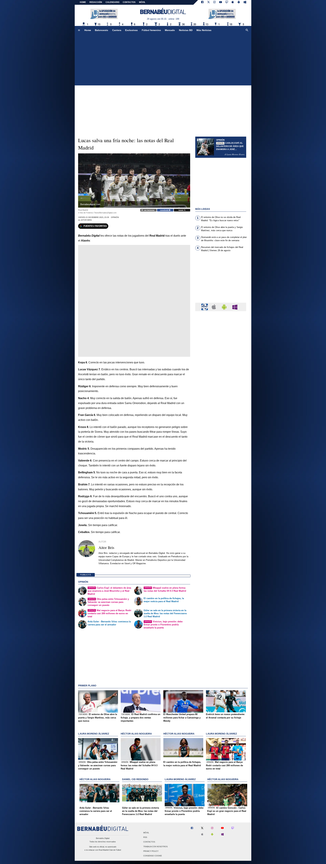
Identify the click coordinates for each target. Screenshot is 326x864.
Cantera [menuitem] (116, 30)
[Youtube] (220, 2)
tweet (181, 210)
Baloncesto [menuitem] (101, 30)
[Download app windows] (245, 2)
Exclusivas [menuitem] (131, 30)
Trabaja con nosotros (155, 847)
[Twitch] (226, 2)
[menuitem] (79, 30)
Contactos (149, 842)
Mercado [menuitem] (170, 30)
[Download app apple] (233, 2)
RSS (145, 837)
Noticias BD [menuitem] (186, 30)
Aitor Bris (86, 220)
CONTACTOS (129, 2)
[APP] (205, 306)
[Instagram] (214, 2)
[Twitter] (208, 2)
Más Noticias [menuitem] (203, 30)
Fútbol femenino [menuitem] (151, 30)
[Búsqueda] (247, 30)
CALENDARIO (112, 2)
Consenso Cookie (152, 856)
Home (83, 2)
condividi (164, 210)
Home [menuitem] (87, 30)
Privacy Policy (150, 851)
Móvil (146, 833)
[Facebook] (202, 2)
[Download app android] (238, 2)
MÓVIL (142, 2)
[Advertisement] (163, 60)
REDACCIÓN (95, 2)
